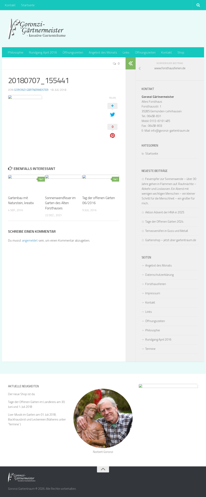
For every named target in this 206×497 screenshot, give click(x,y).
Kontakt (10, 5)
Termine (150, 348)
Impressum (152, 293)
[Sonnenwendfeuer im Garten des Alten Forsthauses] (63, 183)
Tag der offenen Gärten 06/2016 (98, 200)
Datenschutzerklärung (159, 274)
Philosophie (15, 52)
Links (126, 52)
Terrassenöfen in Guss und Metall (166, 230)
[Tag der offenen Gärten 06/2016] (100, 183)
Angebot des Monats (103, 52)
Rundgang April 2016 (43, 52)
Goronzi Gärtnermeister (31, 90)
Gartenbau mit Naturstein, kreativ (21, 200)
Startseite (28, 5)
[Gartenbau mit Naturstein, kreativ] (26, 183)
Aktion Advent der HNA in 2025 (164, 212)
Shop (180, 52)
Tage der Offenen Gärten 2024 (164, 221)
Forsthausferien (155, 284)
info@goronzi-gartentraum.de (170, 130)
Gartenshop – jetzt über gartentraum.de (170, 240)
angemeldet (30, 240)
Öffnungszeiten (73, 52)
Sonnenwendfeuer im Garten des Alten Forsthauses (60, 203)
